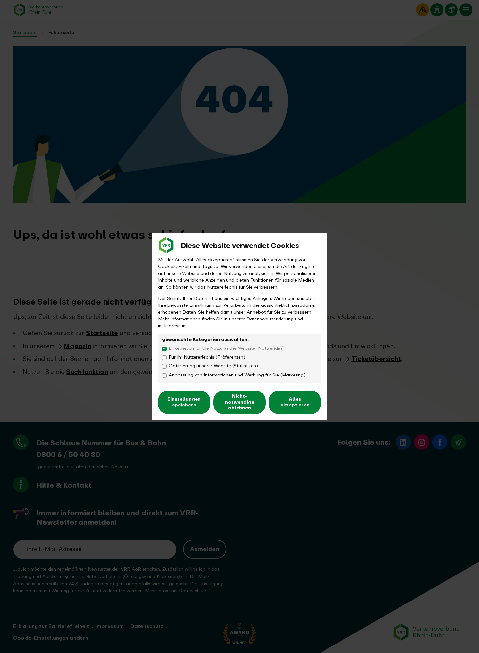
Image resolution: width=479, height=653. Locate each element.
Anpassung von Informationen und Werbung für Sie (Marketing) (237, 375)
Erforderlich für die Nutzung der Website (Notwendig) (226, 348)
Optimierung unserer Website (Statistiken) (213, 365)
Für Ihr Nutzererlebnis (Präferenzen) (207, 357)
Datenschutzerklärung (270, 319)
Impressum (175, 326)
